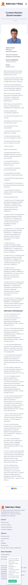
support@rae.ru (5, 578)
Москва (13, 67)
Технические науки (11, 61)
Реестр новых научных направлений (11, 548)
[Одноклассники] (14, 488)
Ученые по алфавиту (6, 529)
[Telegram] (16, 488)
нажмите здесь (15, 577)
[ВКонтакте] (12, 488)
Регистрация (4, 557)
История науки (5, 538)
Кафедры (3, 543)
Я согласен (12, 581)
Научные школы (5, 536)
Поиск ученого (5, 522)
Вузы (2, 541)
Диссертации (4, 545)
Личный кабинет (5, 554)
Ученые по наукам (6, 524)
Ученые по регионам (6, 527)
